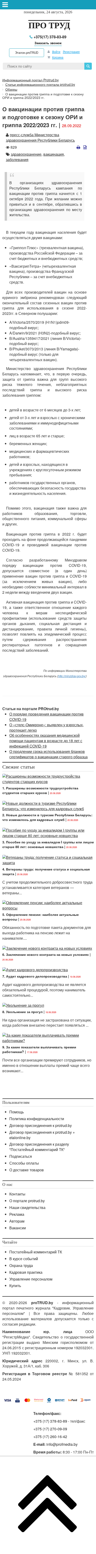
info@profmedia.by (62, 1444)
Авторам (16, 1221)
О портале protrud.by (27, 1200)
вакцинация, (54, 154)
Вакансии (17, 1227)
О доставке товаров (26, 1170)
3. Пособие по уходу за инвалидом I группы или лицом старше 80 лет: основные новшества (48, 844)
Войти (56, 52)
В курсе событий (23, 1258)
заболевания (17, 159)
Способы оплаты (24, 1163)
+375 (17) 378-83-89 (50, 1421)
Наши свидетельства (27, 1207)
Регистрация (71, 52)
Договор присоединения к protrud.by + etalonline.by (42, 1135)
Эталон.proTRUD (26, 52)
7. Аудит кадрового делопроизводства (34, 976)
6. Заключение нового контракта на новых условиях (45, 954)
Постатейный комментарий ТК (35, 1252)
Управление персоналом (30, 1279)
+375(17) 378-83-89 (49, 37)
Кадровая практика (25, 1272)
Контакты (17, 1194)
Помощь (16, 1112)
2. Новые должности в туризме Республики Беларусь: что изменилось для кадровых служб (47, 817)
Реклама (16, 1214)
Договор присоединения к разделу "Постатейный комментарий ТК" (39, 1146)
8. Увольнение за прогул (22, 1011)
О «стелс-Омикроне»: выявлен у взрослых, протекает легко (46, 727)
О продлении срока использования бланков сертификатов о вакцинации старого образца (48, 754)
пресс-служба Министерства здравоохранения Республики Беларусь (40, 137)
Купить (15, 1285)
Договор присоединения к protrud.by (40, 1125)
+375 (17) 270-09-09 (50, 1429)
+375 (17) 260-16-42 (50, 1436)
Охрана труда (21, 1265)
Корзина (57, 57)
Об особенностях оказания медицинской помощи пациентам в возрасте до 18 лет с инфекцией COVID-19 (45, 741)
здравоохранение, (26, 154)
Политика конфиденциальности (36, 1118)
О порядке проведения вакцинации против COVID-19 (46, 716)
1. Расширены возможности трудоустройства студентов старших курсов (40, 790)
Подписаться (20, 1156)
